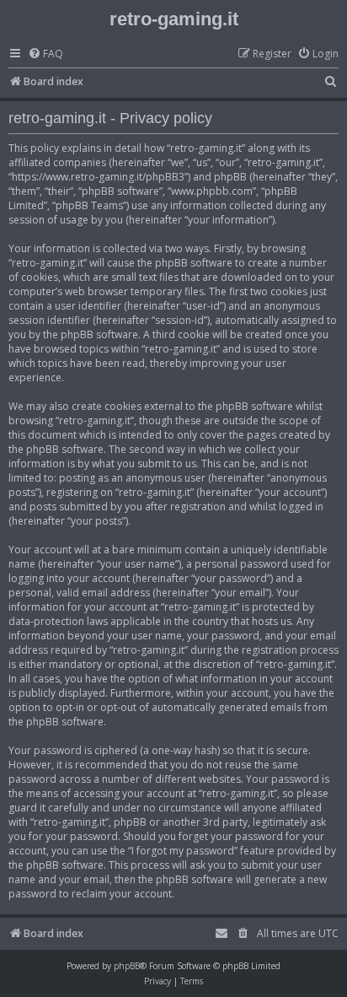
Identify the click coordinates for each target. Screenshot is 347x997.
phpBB (127, 966)
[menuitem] (45, 54)
